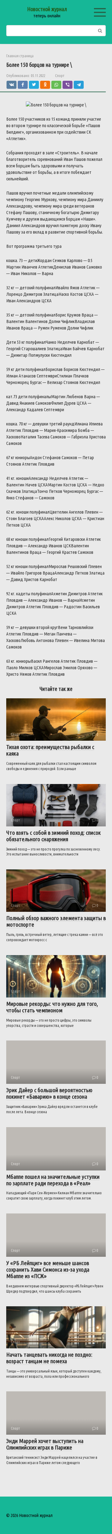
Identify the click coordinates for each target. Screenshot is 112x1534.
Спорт (59, 75)
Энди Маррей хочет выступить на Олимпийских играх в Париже (44, 1444)
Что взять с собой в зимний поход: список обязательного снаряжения (53, 835)
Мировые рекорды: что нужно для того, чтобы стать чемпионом (52, 1007)
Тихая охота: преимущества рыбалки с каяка (50, 750)
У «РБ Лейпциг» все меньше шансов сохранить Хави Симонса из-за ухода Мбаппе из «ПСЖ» (47, 1269)
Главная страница (20, 56)
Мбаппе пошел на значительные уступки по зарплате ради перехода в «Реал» (53, 1180)
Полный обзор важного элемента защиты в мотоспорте (56, 921)
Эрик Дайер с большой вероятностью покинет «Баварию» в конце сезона (49, 1093)
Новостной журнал (47, 9)
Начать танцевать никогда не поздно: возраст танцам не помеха (49, 1357)
